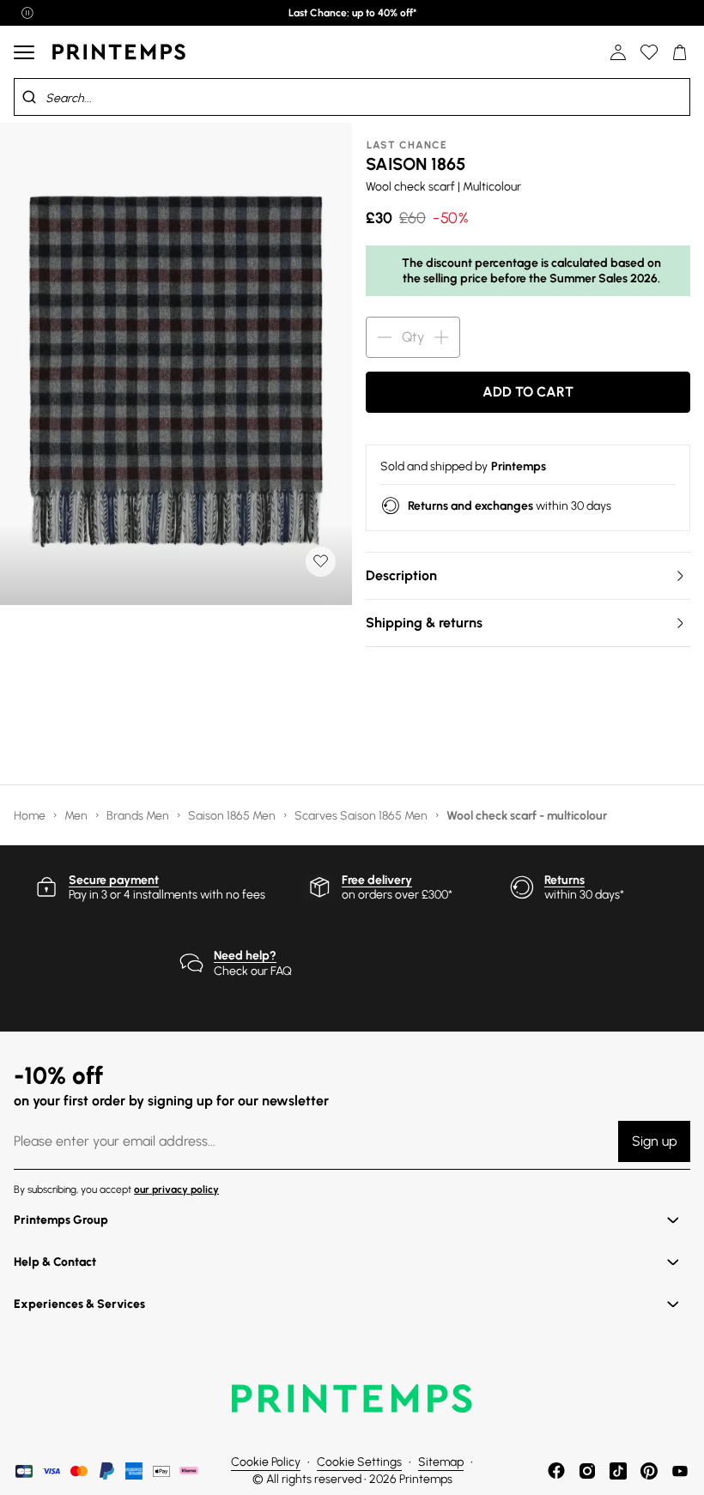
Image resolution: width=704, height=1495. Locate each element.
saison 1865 (415, 164)
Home (31, 815)
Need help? (245, 955)
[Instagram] (587, 1471)
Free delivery (377, 880)
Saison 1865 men (233, 815)
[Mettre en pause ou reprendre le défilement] (27, 13)
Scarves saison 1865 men (362, 815)
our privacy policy (176, 1189)
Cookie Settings (359, 1462)
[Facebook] (556, 1471)
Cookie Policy (265, 1462)
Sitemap (441, 1462)
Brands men (139, 815)
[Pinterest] (649, 1471)
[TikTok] (618, 1471)
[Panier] (680, 52)
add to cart (528, 392)
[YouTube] (680, 1471)
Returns (564, 880)
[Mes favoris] (649, 52)
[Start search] (29, 97)
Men (77, 815)
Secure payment (114, 880)
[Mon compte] (618, 52)
